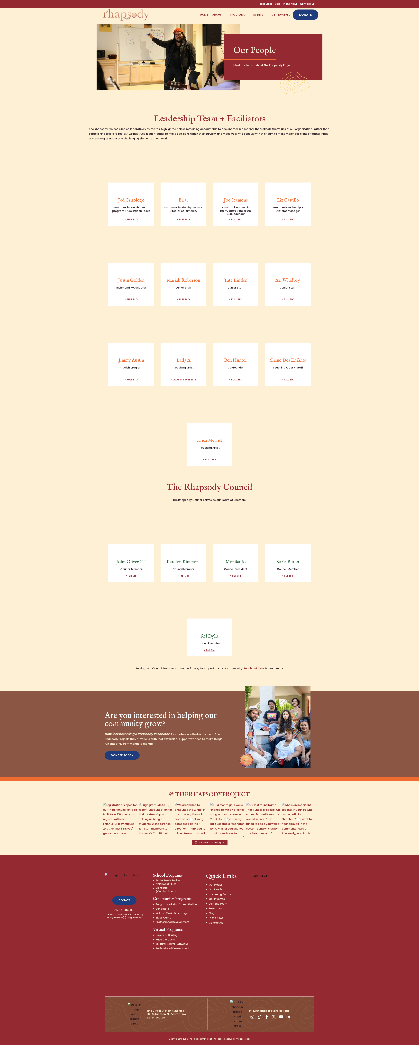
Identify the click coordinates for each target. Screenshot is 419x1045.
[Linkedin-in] (288, 1017)
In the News (290, 4)
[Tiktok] (259, 1017)
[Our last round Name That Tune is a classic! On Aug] (263, 820)
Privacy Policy (243, 1038)
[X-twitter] (274, 1017)
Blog (278, 4)
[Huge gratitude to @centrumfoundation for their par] (156, 820)
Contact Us (307, 4)
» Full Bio (131, 219)
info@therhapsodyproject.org (269, 1011)
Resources (266, 4)
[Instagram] (252, 1017)
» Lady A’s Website (183, 379)
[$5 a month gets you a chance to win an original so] (227, 820)
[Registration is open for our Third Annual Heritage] (120, 820)
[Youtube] (281, 1017)
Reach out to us (254, 668)
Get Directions (155, 1017)
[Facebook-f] (267, 1017)
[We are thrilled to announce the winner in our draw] (192, 820)
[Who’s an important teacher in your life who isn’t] (299, 820)
